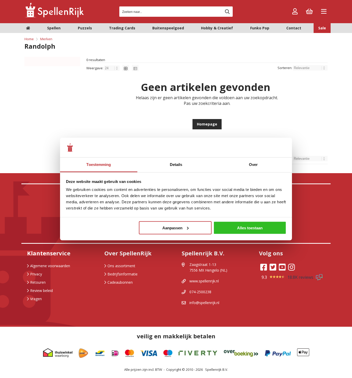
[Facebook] (263, 267)
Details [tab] (176, 164)
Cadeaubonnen (120, 282)
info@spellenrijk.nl (204, 302)
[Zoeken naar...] (227, 11)
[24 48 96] (112, 68)
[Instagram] (291, 267)
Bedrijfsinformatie (122, 274)
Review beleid (41, 290)
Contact (293, 28)
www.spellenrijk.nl (204, 281)
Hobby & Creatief (217, 28)
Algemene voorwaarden (50, 265)
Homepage (207, 124)
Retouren (38, 282)
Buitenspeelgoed (168, 28)
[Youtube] (282, 267)
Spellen (54, 28)
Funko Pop (259, 28)
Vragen (36, 298)
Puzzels (85, 28)
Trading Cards (122, 28)
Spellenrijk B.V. (216, 369)
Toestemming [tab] (98, 164)
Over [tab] (253, 164)
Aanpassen (172, 227)
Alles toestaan (250, 227)
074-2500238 (200, 291)
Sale (322, 28)
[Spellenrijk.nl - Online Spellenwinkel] (54, 16)
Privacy (36, 274)
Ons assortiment (121, 265)
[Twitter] (273, 267)
